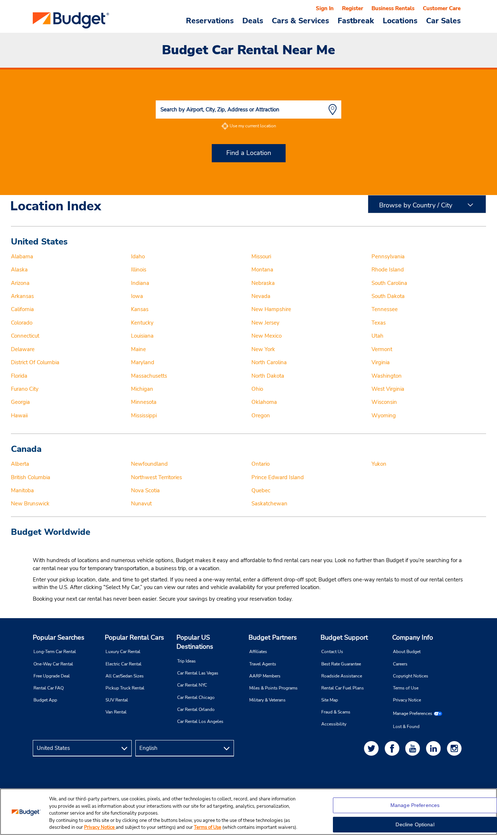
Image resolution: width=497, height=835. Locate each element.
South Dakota (388, 296)
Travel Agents (262, 664)
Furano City (25, 389)
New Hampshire (271, 309)
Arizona (20, 283)
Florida (19, 375)
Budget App (45, 700)
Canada (26, 449)
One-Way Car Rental (53, 664)
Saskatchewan (269, 503)
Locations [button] (400, 20)
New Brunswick (30, 503)
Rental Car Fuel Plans (342, 688)
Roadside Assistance (341, 676)
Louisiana (142, 335)
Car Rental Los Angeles (200, 721)
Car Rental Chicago (196, 697)
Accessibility (333, 724)
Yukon (378, 464)
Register (352, 8)
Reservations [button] (210, 20)
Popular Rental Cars (134, 637)
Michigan (142, 389)
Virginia (380, 362)
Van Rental (116, 712)
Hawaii (19, 415)
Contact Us (332, 652)
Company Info (412, 637)
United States (39, 241)
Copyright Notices (410, 676)
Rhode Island (387, 269)
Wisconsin (384, 402)
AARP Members (265, 676)
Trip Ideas (186, 661)
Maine (138, 349)
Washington (386, 375)
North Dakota (267, 375)
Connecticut (25, 335)
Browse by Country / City (415, 205)
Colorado (21, 322)
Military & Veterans (267, 700)
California (22, 309)
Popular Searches (58, 637)
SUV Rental (117, 700)
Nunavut (141, 503)
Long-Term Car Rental (54, 652)
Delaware (23, 349)
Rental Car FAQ (48, 688)
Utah (377, 335)
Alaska (19, 269)
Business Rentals (392, 8)
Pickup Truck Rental (125, 688)
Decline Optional (414, 824)
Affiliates (258, 652)
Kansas (139, 309)
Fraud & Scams (335, 712)
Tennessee (384, 309)
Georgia (20, 402)
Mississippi (144, 415)
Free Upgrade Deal (51, 676)
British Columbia (30, 477)
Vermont (381, 349)
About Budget (407, 652)
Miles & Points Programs (273, 688)
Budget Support (344, 637)
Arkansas (22, 296)
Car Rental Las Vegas (197, 673)
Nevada (260, 296)
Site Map (329, 700)
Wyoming (383, 415)
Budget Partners (273, 637)
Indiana (140, 283)
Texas (378, 322)
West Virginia (387, 389)
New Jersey (265, 322)
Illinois (138, 269)
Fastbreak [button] (356, 20)
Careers (400, 664)
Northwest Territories (156, 477)
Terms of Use (405, 688)
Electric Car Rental (124, 664)
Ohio (257, 389)
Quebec (260, 490)
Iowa (137, 296)
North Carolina (269, 362)
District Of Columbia (35, 362)
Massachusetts (149, 375)
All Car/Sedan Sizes (125, 676)
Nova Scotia (145, 490)
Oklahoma (264, 402)
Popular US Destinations (194, 642)
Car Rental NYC (192, 685)
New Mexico (266, 335)
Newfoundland (149, 464)
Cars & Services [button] (300, 20)
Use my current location (253, 126)
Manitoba (22, 490)
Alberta (20, 464)
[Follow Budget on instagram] (455, 748)
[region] (248, 811)
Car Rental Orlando (196, 709)
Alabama (22, 256)
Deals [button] (252, 20)
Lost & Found (406, 726)
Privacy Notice (407, 700)
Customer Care (442, 8)
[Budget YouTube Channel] (414, 748)
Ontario (260, 464)
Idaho (138, 256)
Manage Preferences (412, 713)
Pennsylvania (388, 256)
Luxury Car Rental (123, 652)
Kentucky (142, 322)
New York (263, 349)
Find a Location (248, 152)
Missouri (261, 256)
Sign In (325, 8)
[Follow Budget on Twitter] (372, 748)
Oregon (260, 415)
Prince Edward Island (277, 477)
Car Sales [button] (443, 20)
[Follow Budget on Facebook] (393, 748)
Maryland (142, 362)
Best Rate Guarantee (341, 664)
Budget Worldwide (50, 532)
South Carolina (389, 283)
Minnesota (143, 402)
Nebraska (263, 283)
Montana (262, 269)
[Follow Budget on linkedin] (435, 748)
